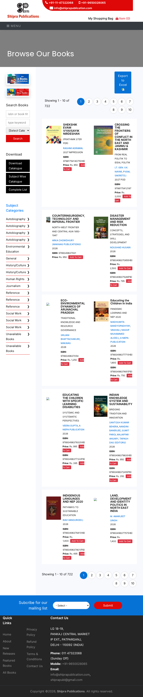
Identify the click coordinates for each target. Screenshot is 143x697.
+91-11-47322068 (61, 2)
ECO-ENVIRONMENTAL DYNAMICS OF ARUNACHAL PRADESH (73, 306)
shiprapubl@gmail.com (66, 680)
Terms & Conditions (34, 656)
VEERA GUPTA (70, 425)
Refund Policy (31, 644)
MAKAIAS (66, 343)
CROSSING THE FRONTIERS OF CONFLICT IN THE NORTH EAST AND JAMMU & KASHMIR (123, 137)
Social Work (13, 313)
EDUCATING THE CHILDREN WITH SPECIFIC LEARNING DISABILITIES (73, 401)
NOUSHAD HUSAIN (120, 247)
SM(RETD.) (120, 175)
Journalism (13, 286)
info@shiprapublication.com (73, 8)
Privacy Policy (32, 632)
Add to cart (76, 257)
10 (129, 109)
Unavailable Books (13, 336)
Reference (13, 293)
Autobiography (15, 219)
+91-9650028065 (93, 2)
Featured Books (9, 663)
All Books (9, 672)
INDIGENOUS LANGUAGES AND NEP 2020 (73, 498)
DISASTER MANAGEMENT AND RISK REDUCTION (120, 220)
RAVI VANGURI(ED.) (73, 520)
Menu (15, 26)
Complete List (18, 189)
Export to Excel (123, 80)
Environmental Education (15, 249)
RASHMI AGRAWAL (73, 148)
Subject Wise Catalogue (17, 179)
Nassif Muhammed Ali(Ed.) (119, 334)
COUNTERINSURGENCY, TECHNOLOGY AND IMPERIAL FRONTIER (68, 219)
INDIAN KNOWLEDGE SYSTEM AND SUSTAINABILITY (120, 399)
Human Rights (15, 279)
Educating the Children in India (121, 302)
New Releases (9, 650)
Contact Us (35, 666)
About (7, 641)
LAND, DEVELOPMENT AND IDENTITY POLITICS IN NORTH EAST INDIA (120, 503)
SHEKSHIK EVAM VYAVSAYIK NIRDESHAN (71, 129)
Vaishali (115, 330)
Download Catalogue (15, 165)
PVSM (126, 171)
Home (7, 634)
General (11, 258)
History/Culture (16, 265)
